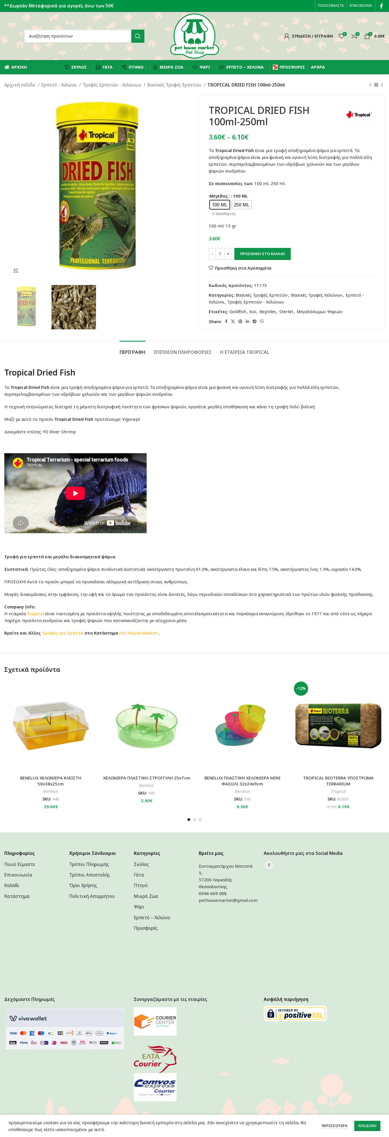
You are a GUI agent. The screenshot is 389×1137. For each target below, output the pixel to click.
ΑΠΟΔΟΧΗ (367, 1125)
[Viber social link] (262, 321)
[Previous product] (370, 85)
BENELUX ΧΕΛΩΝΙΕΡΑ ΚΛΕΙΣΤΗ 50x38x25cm (50, 781)
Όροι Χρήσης (83, 885)
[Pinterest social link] (240, 321)
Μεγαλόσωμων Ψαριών (320, 311)
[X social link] (233, 321)
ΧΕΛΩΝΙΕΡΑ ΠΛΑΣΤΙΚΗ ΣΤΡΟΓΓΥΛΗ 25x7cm (146, 778)
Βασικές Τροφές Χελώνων (316, 295)
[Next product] (382, 85)
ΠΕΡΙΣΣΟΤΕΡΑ (334, 1125)
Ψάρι (139, 907)
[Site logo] (194, 35)
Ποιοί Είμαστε (19, 864)
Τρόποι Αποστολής (89, 875)
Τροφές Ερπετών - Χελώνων (112, 85)
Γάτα (139, 875)
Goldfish (238, 311)
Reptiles (267, 311)
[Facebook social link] (381, 6)
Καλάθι (11, 885)
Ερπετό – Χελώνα (152, 917)
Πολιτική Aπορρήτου (92, 896)
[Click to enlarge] (16, 271)
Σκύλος (141, 864)
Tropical (338, 791)
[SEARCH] (137, 36)
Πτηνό (141, 885)
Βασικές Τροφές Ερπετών (174, 85)
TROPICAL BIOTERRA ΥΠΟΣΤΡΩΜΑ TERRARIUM (338, 781)
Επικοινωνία (18, 875)
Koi (252, 311)
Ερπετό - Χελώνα (59, 85)
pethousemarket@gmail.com (228, 900)
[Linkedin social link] (247, 321)
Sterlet (286, 311)
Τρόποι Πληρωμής (89, 864)
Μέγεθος (218, 196)
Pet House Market (138, 633)
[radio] (220, 204)
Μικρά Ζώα (146, 896)
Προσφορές (146, 928)
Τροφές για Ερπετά (62, 633)
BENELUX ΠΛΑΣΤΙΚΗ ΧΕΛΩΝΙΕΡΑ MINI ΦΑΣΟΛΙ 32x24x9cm (242, 781)
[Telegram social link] (254, 321)
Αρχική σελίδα (20, 85)
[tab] (133, 349)
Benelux (50, 791)
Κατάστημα (17, 896)
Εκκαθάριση (226, 214)
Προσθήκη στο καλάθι (262, 253)
